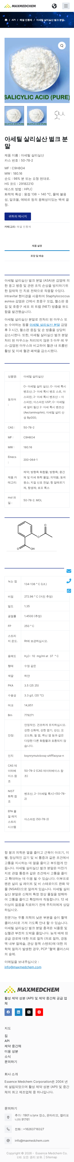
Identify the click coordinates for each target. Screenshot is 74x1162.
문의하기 (11, 1062)
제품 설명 (37, 245)
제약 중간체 (13, 1046)
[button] (54, 6)
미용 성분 (11, 1051)
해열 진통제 (24, 226)
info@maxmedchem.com (32, 1140)
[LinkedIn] (18, 1012)
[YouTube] (39, 1012)
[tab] (37, 246)
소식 (8, 1056)
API (7, 1041)
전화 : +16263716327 (29, 1129)
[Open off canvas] (66, 6)
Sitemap (51, 1157)
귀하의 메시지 (17, 216)
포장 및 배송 (37, 255)
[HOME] (6, 20)
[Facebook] (8, 1012)
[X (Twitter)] (29, 1012)
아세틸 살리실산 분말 (45, 325)
